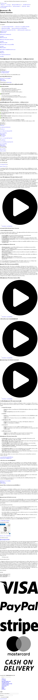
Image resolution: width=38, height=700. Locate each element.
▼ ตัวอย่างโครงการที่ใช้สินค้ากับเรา (6, 458)
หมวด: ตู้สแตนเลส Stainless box (5, 54)
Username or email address (5, 693)
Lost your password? (3, 698)
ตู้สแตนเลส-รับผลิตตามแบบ (6, 681)
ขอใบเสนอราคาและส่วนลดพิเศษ (5, 78)
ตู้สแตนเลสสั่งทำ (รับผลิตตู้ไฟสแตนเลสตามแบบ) (7, 49)
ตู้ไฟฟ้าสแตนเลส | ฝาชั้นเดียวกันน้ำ (5, 34)
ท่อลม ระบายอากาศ (3, 166)
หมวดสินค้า (2, 36)
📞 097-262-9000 (3, 80)
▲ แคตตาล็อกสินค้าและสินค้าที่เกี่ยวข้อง (6, 457)
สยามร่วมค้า (2, 1)
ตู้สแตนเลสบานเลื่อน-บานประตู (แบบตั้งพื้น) (7, 44)
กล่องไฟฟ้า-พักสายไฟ (5, 682)
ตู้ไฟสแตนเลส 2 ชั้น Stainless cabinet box (6, 39)
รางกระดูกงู (4, 680)
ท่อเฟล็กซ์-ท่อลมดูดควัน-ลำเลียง (7, 683)
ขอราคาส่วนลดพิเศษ (3, 143)
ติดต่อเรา (3, 687)
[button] (3, 4)
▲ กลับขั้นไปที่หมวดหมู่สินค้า (5, 520)
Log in (7, 697)
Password (2, 695)
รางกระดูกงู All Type (3, 164)
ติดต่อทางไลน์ (2, 79)
